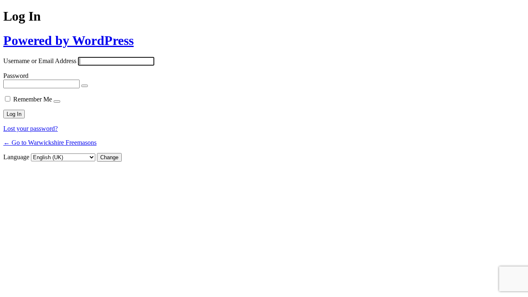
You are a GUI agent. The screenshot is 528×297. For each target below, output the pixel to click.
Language (16, 156)
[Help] (57, 101)
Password (15, 75)
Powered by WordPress (68, 40)
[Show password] (84, 86)
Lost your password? (30, 128)
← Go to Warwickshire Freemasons (50, 142)
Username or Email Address (39, 60)
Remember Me (32, 99)
